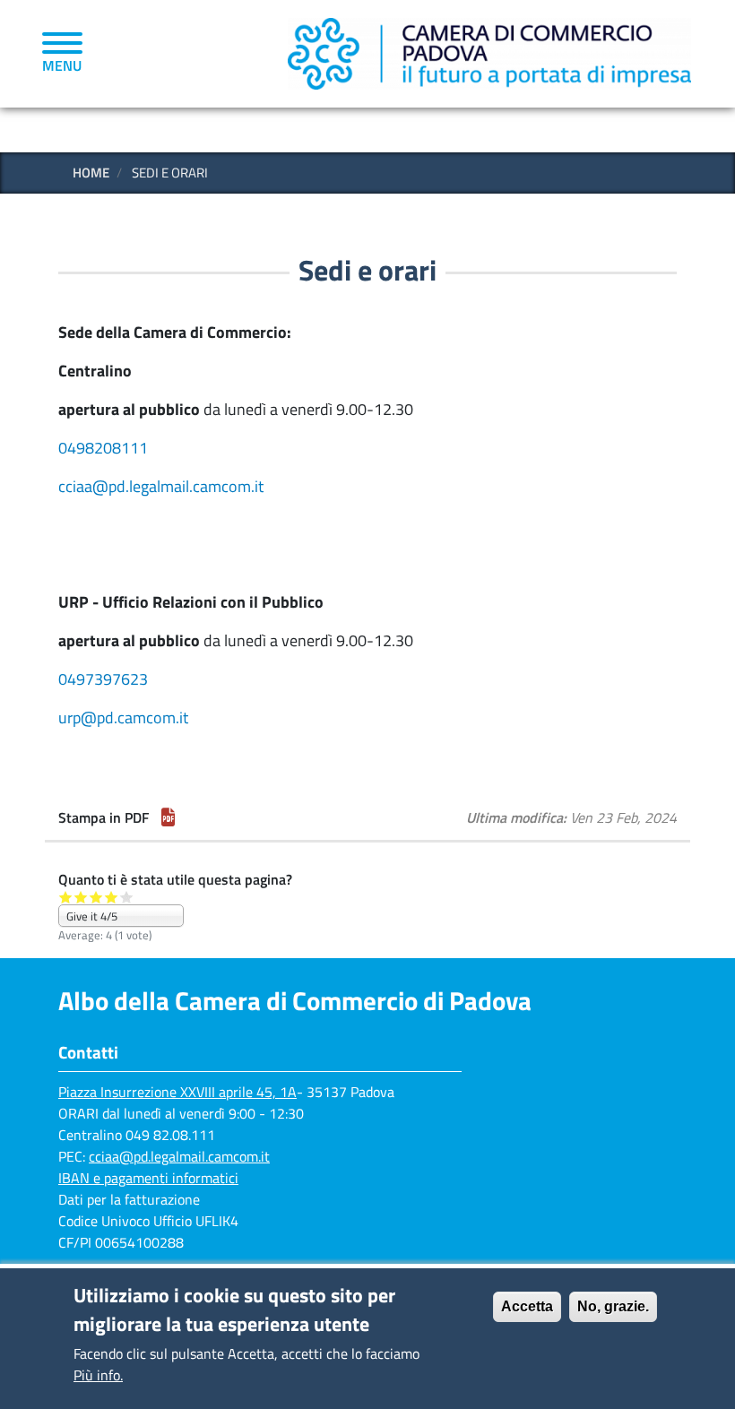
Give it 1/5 (66, 896)
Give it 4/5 (111, 896)
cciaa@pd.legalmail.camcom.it (161, 486)
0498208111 (103, 448)
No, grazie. (613, 1306)
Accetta (527, 1306)
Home (91, 172)
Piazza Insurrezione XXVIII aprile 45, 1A (177, 1091)
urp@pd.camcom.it (123, 717)
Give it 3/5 (96, 896)
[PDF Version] (168, 817)
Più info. (98, 1375)
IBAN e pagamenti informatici (148, 1178)
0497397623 (103, 679)
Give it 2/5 (81, 896)
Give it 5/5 (126, 896)
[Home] (489, 53)
